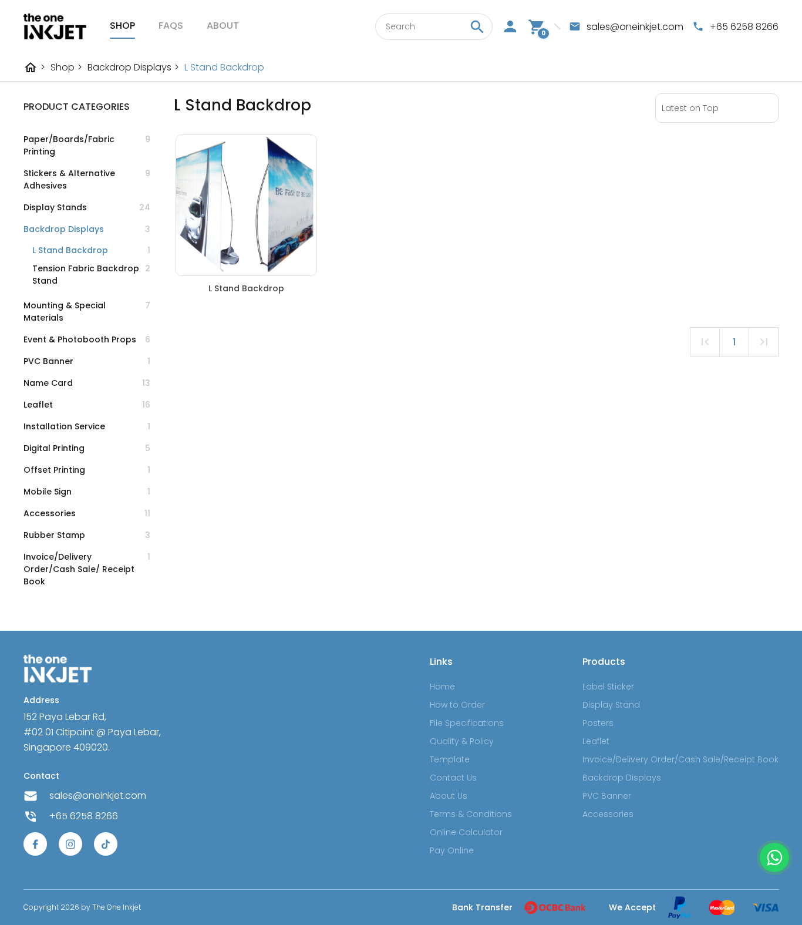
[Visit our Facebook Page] (35, 844)
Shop (122, 25)
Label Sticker (608, 686)
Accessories (607, 814)
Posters (598, 723)
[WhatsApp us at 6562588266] (774, 857)
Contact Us (453, 777)
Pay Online (452, 850)
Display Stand (611, 705)
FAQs (171, 25)
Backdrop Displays (133, 67)
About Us (448, 796)
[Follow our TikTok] (105, 844)
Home (442, 686)
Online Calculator (466, 832)
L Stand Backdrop (224, 67)
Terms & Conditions (471, 814)
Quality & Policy (462, 741)
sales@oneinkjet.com (97, 795)
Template (450, 759)
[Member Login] (510, 26)
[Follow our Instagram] (70, 844)
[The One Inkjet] (54, 26)
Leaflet (595, 741)
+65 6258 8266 (83, 816)
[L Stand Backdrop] (246, 205)
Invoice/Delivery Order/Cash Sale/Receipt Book (680, 759)
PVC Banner (606, 796)
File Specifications (467, 723)
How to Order (457, 705)
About (223, 25)
